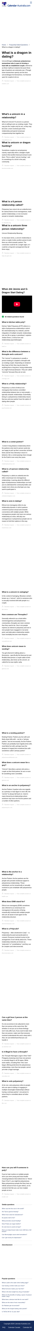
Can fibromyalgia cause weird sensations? (14, 1234)
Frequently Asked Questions (18, 45)
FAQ (3, 1327)
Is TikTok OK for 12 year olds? (11, 1311)
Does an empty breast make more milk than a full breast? (16, 1230)
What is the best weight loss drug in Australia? (15, 1292)
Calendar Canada (14, 1327)
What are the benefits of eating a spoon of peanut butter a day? (17, 1295)
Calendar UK (27, 1327)
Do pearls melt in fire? (8, 1217)
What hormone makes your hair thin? (13, 1288)
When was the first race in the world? (13, 1208)
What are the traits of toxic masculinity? (13, 1302)
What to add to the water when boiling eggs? (15, 1282)
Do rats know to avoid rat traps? (11, 1227)
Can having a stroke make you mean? (13, 1285)
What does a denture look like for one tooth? (15, 1299)
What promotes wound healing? (11, 1221)
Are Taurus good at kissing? (10, 1211)
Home (4, 45)
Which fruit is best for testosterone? (12, 1214)
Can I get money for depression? (12, 1237)
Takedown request (9, 81)
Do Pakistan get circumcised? (11, 1305)
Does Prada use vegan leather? (11, 1224)
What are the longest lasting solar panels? (14, 1308)
